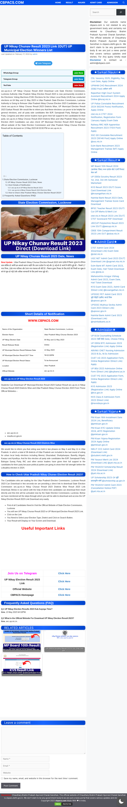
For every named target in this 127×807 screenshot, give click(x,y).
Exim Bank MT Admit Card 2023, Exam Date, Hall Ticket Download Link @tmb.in (107, 268)
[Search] (120, 12)
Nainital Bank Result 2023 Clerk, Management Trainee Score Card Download (107, 201)
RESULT (69, 2)
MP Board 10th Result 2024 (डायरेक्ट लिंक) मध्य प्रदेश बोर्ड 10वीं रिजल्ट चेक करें (107, 169)
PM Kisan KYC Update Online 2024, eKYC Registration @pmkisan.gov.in (105, 431)
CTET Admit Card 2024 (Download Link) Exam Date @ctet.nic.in (105, 251)
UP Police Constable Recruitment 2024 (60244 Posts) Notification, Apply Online (107, 106)
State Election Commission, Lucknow (20, 179)
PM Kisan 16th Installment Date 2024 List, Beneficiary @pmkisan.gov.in (106, 420)
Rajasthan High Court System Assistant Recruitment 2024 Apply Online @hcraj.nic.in (108, 96)
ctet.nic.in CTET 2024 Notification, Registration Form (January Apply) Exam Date (106, 117)
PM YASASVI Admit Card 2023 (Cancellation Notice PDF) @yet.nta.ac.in (106, 488)
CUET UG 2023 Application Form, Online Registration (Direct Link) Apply (107, 361)
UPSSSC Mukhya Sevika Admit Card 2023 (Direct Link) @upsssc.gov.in (106, 308)
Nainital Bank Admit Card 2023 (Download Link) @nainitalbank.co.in (106, 318)
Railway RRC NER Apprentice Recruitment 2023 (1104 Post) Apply (106, 127)
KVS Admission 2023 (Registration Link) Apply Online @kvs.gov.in (106, 389)
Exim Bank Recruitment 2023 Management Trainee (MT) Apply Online (107, 149)
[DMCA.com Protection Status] (63, 805)
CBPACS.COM (12, 2)
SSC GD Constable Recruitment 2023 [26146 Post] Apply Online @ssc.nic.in (107, 138)
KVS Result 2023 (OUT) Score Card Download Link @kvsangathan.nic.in (106, 190)
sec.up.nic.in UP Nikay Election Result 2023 (27, 188)
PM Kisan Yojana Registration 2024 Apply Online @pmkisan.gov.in (105, 441)
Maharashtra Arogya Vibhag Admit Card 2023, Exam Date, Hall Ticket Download (106, 279)
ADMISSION (112, 2)
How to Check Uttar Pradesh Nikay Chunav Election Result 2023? (34, 193)
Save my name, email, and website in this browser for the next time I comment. (41, 778)
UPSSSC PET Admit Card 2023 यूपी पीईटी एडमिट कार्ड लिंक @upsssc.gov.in (106, 297)
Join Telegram (44, 63)
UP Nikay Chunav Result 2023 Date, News (25, 182)
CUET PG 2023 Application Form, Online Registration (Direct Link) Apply (107, 379)
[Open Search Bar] (123, 2)
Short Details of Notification (19, 185)
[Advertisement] (43, 24)
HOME (58, 2)
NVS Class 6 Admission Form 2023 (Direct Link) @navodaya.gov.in (105, 400)
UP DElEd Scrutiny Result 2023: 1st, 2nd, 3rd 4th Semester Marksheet (106, 179)
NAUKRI (81, 2)
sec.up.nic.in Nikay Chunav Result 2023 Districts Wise (31, 190)
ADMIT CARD (96, 2)
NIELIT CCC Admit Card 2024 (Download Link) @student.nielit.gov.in (105, 452)
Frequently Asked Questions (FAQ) (20, 195)
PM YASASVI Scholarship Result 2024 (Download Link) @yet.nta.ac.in (107, 470)
